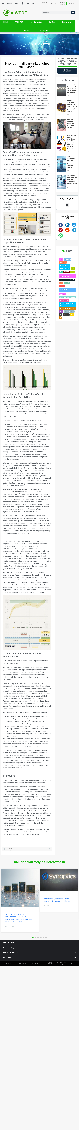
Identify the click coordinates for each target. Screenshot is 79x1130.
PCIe (73, 268)
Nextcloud (63, 262)
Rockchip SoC (64, 300)
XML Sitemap (36, 963)
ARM (61, 311)
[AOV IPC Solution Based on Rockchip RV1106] (61, 125)
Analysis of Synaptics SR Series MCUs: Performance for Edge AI (72, 88)
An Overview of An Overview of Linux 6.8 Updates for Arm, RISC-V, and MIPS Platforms (71, 141)
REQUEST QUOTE (63, 3)
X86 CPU (62, 294)
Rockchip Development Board (67, 304)
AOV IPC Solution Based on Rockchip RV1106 (70, 123)
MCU (61, 283)
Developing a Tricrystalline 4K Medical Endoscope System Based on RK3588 (72, 180)
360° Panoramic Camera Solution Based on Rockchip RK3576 (71, 162)
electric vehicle (69, 311)
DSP (61, 272)
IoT (60, 314)
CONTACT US (43, 3)
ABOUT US (53, 3)
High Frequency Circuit (67, 280)
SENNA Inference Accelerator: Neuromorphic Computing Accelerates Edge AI (72, 106)
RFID (72, 272)
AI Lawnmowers (64, 265)
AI (60, 318)
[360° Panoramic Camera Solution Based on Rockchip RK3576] (61, 164)
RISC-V (67, 283)
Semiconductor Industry (67, 297)
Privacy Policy (7, 963)
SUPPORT (72, 3)
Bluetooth (68, 259)
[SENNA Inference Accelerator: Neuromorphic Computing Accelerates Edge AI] (61, 108)
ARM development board (67, 308)
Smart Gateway (65, 268)
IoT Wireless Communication (65, 290)
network (66, 272)
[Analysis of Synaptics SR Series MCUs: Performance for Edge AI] (61, 90)
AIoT (72, 314)
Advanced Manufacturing (64, 276)
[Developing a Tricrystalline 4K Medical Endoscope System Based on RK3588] (61, 182)
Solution (69, 95)
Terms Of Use (21, 963)
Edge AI (62, 286)
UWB (61, 259)
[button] (27, 30)
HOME (44, 33)
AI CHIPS (66, 314)
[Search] (73, 12)
